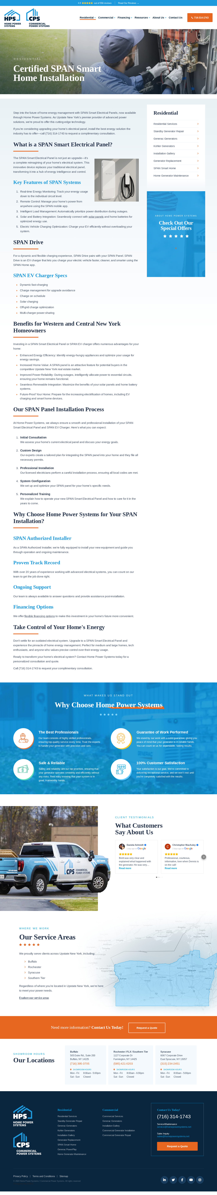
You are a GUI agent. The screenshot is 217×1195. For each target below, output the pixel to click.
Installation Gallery (164, 153)
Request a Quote (147, 1027)
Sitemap (63, 1176)
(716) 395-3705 (79, 1063)
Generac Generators (165, 138)
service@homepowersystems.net (174, 1127)
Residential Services (165, 123)
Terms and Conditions (43, 1176)
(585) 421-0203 (123, 1063)
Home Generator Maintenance (171, 175)
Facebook (182, 1180)
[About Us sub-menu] (165, 17)
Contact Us (175, 17)
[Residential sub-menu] (95, 17)
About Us (158, 17)
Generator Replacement (167, 160)
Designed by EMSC (23, 1183)
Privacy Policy (20, 1176)
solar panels (96, 216)
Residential (87, 17)
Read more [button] (125, 868)
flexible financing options (39, 616)
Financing (124, 17)
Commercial (105, 17)
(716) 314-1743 (174, 1116)
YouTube (191, 1180)
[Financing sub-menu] (131, 17)
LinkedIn (164, 1180)
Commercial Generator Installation (118, 1130)
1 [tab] (176, 248)
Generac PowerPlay (67, 1149)
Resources (141, 17)
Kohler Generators (164, 146)
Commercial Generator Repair (116, 1135)
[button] (115, 857)
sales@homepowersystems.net (173, 1136)
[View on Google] (122, 847)
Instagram (200, 1180)
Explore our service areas (34, 997)
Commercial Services (112, 1116)
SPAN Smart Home (165, 168)
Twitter (173, 1180)
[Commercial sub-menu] (114, 17)
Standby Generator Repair (169, 131)
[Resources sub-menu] (149, 17)
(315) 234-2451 (170, 1063)
